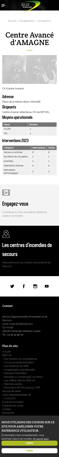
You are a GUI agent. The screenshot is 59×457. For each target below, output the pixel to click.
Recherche (8, 412)
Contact (6, 409)
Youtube (46, 286)
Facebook (23, 286)
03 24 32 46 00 (15, 334)
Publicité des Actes (12, 405)
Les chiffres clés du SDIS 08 (19, 380)
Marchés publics (13, 384)
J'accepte (29, 443)
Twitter (12, 286)
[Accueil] (29, 6)
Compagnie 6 (44, 20)
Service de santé (11, 391)
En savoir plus (41, 438)
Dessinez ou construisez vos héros (23, 376)
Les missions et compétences (20, 358)
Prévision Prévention (15, 373)
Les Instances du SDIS (16, 366)
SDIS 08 (6, 355)
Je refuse (29, 451)
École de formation (13, 402)
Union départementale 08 (16, 394)
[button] (4, 5)
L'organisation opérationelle (19, 369)
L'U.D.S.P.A (10, 398)
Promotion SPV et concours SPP (22, 387)
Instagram (35, 286)
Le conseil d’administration (19, 362)
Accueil (12, 20)
